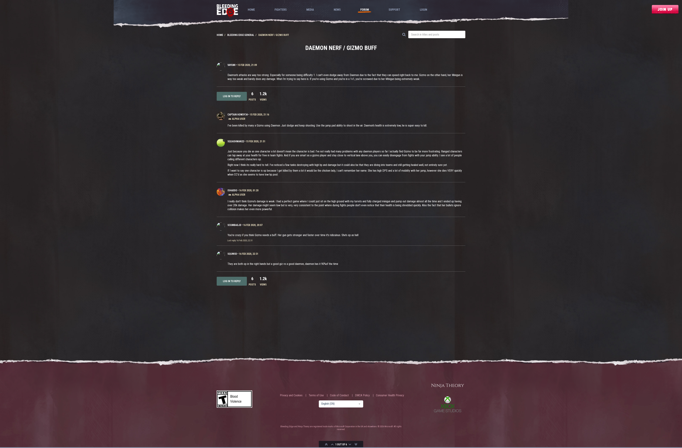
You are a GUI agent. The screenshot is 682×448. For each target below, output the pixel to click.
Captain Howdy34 (238, 114)
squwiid (232, 253)
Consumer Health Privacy (390, 395)
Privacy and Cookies (291, 395)
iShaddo (232, 190)
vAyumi (232, 65)
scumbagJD (234, 225)
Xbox (447, 404)
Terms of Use (316, 395)
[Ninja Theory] (447, 386)
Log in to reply (232, 96)
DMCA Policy (362, 395)
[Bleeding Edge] (227, 11)
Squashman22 (236, 141)
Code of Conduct (339, 395)
